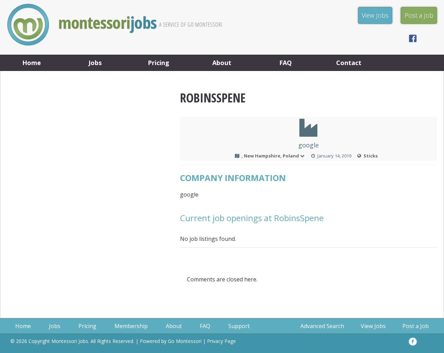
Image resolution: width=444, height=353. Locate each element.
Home (31, 62)
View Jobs (373, 326)
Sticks (371, 156)
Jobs (95, 62)
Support (239, 326)
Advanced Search (322, 326)
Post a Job (415, 326)
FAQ (285, 62)
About (221, 62)
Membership (131, 326)
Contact (348, 62)
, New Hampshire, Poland (270, 156)
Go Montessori (185, 341)
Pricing (158, 62)
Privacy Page (221, 341)
